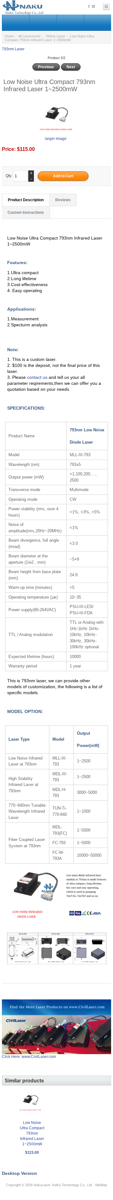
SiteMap (101, 1185)
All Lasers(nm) (29, 36)
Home (9, 36)
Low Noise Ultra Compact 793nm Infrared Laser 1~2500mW (32, 1133)
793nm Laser (55, 36)
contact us (38, 377)
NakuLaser (42, 1185)
